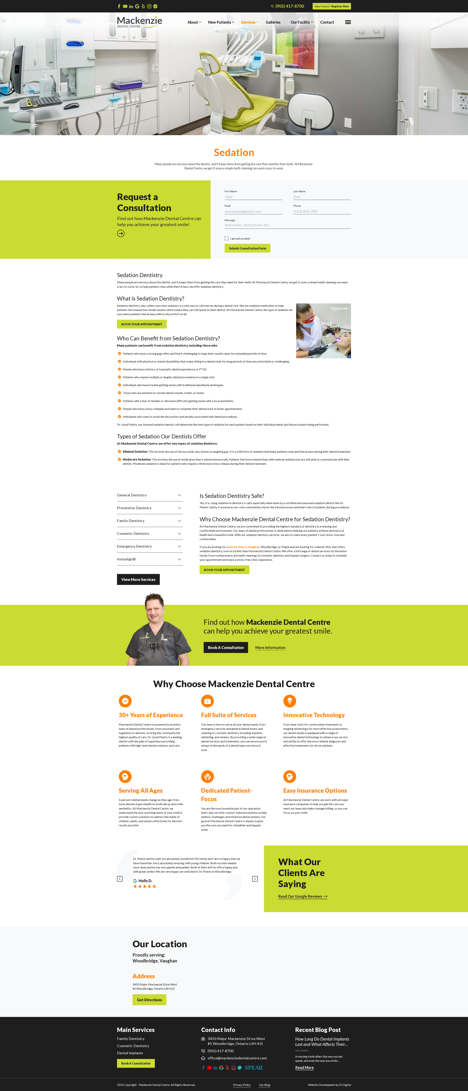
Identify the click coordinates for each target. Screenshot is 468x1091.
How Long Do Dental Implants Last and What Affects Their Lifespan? (322, 1041)
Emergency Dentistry (134, 546)
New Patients (219, 22)
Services (248, 22)
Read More (304, 1067)
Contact (327, 22)
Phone (297, 205)
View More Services (138, 579)
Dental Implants (130, 1053)
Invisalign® (126, 559)
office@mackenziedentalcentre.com (237, 1058)
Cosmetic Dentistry (133, 533)
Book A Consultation (135, 1063)
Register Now (332, 6)
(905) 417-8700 (289, 6)
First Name (231, 191)
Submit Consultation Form (247, 248)
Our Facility (300, 22)
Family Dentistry (130, 520)
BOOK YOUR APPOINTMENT (141, 324)
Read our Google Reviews (300, 896)
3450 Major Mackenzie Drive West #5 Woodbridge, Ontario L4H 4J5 (236, 1041)
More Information (270, 647)
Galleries (273, 22)
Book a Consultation (226, 647)
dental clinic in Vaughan (244, 547)
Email (228, 205)
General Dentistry (132, 495)
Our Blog (264, 1084)
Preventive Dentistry (134, 508)
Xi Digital (345, 1084)
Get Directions (149, 1000)
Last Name (299, 191)
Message (230, 220)
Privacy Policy (242, 1084)
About (193, 22)
